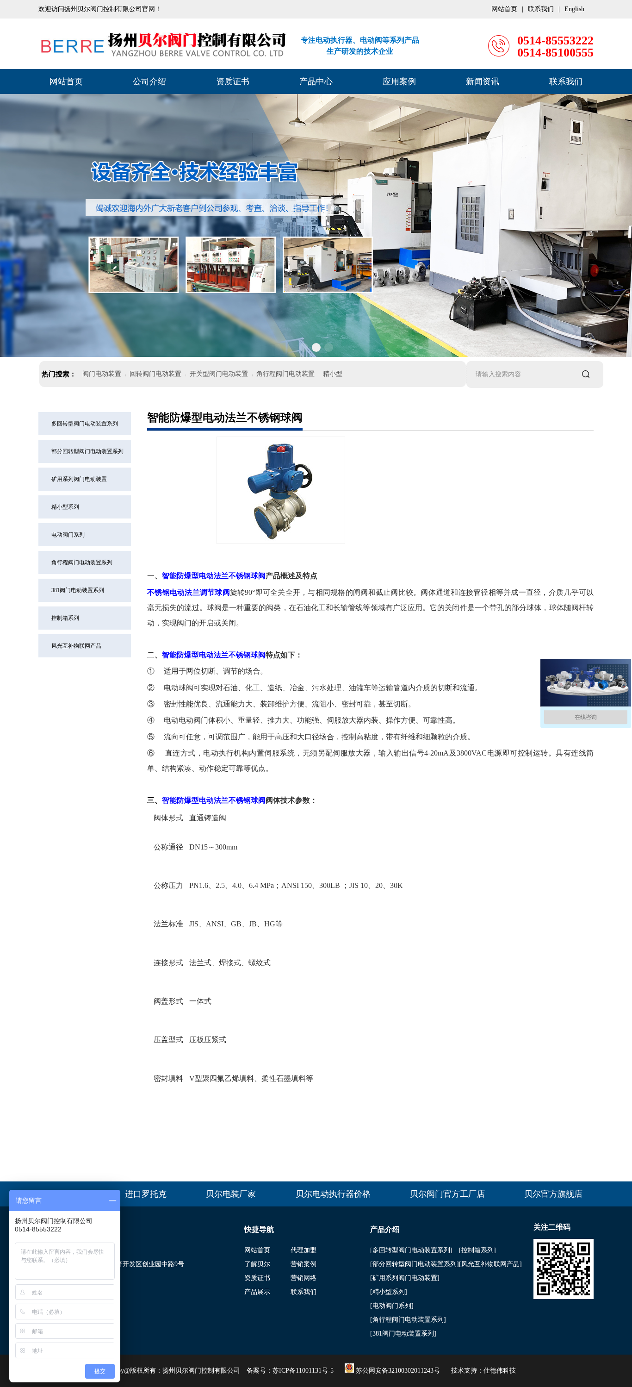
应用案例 (399, 81)
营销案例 (303, 1264)
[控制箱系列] (477, 1250)
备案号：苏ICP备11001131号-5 (290, 1370)
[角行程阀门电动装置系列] (408, 1319)
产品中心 (316, 81)
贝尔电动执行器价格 (333, 1194)
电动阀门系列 (68, 534)
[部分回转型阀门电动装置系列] (414, 1264)
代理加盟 (303, 1250)
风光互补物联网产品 (76, 646)
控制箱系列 (65, 618)
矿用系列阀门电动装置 (79, 479)
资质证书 (232, 81)
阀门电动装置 (101, 373)
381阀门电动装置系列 (77, 590)
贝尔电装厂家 (231, 1194)
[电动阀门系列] (392, 1305)
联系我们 (565, 81)
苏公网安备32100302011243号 (397, 1370)
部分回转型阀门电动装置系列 (87, 451)
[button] (303, 347)
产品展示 (257, 1291)
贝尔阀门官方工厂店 (447, 1194)
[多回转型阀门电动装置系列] (411, 1250)
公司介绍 (149, 81)
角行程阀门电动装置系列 (81, 562)
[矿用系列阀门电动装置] (405, 1278)
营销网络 (303, 1278)
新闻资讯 (482, 81)
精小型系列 (65, 507)
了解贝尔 (257, 1264)
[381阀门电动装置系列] (403, 1333)
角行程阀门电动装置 (285, 373)
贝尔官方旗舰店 (553, 1194)
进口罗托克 (146, 1194)
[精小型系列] (388, 1291)
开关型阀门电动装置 (219, 373)
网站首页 (66, 81)
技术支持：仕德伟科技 (483, 1370)
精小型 (332, 373)
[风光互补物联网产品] (490, 1264)
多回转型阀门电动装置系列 (84, 423)
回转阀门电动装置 (155, 373)
